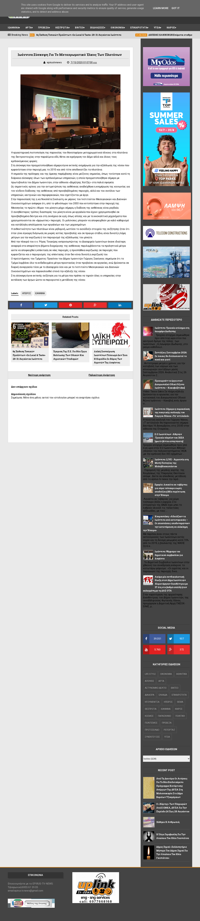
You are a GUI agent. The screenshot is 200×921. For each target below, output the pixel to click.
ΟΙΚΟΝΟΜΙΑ (117, 27)
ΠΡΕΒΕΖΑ (43, 27)
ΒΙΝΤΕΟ (79, 27)
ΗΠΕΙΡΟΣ (26, 293)
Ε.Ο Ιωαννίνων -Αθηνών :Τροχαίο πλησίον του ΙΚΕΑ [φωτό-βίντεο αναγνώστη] (169, 438)
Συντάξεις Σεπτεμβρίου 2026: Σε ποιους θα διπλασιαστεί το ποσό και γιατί (171, 356)
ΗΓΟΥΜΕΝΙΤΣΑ (152, 702)
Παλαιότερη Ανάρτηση (102, 375)
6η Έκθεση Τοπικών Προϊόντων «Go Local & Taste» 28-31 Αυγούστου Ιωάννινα (29, 355)
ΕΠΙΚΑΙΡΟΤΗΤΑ (138, 27)
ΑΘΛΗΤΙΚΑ (181, 674)
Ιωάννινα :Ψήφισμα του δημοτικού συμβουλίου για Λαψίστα (169, 555)
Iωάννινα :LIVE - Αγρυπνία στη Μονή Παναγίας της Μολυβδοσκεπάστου (172, 463)
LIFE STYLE (150, 674)
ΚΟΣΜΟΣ (149, 716)
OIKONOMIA (166, 674)
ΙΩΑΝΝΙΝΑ (13, 27)
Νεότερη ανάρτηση (39, 375)
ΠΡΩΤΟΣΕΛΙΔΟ (152, 730)
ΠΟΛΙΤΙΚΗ (180, 716)
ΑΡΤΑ (28, 27)
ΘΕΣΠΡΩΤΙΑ (61, 27)
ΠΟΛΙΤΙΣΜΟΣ (151, 723)
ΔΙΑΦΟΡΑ (149, 695)
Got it (176, 8)
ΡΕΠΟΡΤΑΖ (169, 730)
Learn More (160, 8)
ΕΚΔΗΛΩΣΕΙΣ (97, 27)
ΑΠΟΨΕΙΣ (149, 681)
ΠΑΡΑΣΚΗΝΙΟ (164, 716)
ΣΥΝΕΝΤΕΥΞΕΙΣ (152, 737)
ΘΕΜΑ (180, 702)
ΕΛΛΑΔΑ (163, 695)
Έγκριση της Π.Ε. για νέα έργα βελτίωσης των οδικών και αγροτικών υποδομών (70, 355)
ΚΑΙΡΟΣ (171, 27)
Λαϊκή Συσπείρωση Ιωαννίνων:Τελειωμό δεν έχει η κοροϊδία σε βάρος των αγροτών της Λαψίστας (111, 357)
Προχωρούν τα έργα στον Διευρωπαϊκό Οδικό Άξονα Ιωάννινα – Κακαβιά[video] (170, 384)
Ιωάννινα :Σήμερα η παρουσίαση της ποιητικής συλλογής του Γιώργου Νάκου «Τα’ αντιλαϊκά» (172, 412)
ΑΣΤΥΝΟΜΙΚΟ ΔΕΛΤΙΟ (156, 688)
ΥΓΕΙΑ (157, 27)
